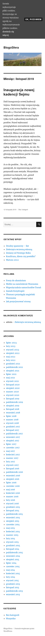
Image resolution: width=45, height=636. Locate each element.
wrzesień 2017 (13, 437)
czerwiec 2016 (13, 486)
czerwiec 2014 (13, 566)
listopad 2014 (12, 549)
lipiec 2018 (11, 416)
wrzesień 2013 (13, 594)
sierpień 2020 (13, 388)
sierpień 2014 (12, 559)
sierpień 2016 (12, 479)
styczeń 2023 (12, 349)
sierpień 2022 (13, 353)
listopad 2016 (12, 468)
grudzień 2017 (13, 426)
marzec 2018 (12, 419)
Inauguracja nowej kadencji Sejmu (19, 92)
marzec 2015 (12, 535)
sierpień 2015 (12, 521)
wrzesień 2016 (13, 475)
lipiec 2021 (11, 374)
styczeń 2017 (12, 465)
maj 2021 (10, 377)
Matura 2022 (12, 260)
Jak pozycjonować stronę (18, 301)
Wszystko (11, 618)
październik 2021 (14, 367)
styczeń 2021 (12, 381)
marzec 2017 (12, 458)
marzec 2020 (12, 391)
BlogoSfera (11, 47)
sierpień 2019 (12, 405)
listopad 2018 (12, 409)
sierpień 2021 (12, 370)
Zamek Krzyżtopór (15, 291)
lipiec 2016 (11, 482)
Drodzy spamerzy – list (17, 246)
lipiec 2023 (11, 342)
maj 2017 (10, 451)
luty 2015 (10, 538)
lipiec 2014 (11, 563)
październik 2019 (14, 402)
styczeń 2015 (12, 542)
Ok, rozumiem (33, 19)
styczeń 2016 (12, 503)
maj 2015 (10, 528)
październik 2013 (14, 591)
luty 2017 (10, 461)
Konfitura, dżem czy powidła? (21, 256)
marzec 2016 (12, 496)
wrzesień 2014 (13, 556)
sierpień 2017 (12, 440)
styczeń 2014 (12, 580)
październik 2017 (14, 433)
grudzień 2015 (13, 507)
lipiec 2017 (11, 444)
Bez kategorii (23, 209)
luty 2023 (10, 346)
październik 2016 (14, 472)
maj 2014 (10, 570)
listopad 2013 (12, 587)
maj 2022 (10, 356)
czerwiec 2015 (13, 524)
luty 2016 (10, 500)
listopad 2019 (12, 398)
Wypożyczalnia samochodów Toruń (23, 287)
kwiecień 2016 (13, 493)
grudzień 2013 (13, 584)
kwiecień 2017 (13, 454)
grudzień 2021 (13, 363)
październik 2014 (14, 552)
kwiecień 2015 (13, 531)
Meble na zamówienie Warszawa (22, 284)
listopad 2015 (12, 510)
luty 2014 (10, 577)
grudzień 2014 (13, 545)
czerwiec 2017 (13, 447)
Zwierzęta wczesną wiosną (19, 249)
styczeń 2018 (12, 423)
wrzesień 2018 (13, 412)
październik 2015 (14, 514)
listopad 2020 (13, 384)
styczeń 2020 (12, 395)
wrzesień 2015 (13, 517)
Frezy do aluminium (16, 280)
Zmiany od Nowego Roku (18, 253)
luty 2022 (10, 360)
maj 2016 (10, 489)
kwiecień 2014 (13, 573)
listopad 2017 (12, 430)
